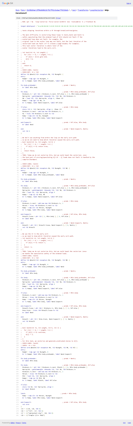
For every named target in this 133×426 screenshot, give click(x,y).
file (58, 18)
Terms (24, 423)
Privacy (18, 423)
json (129, 423)
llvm (17, 10)
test (74, 10)
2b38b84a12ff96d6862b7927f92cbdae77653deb (47, 10)
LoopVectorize (96, 10)
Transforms (83, 10)
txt (124, 423)
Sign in (129, 3)
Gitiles (12, 423)
